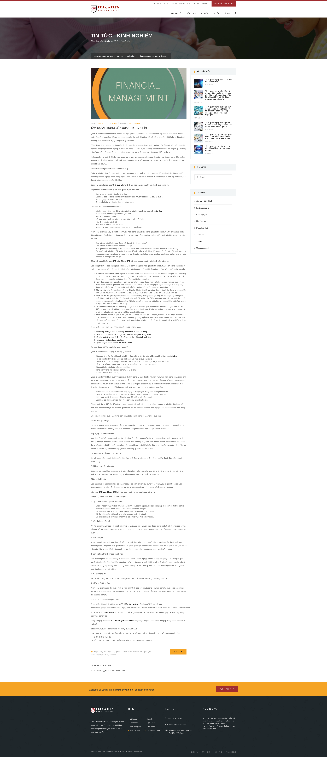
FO (122, 604)
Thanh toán (231, 752)
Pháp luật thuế (202, 228)
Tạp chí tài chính (153, 730)
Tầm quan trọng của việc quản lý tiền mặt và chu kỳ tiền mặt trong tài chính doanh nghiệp (218, 136)
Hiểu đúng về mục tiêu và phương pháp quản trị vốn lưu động (121, 332)
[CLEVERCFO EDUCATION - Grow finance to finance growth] (105, 9)
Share (177, 651)
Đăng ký (194, 752)
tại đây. (159, 211)
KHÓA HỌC (189, 13)
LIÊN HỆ (227, 13)
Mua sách (151, 727)
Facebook (134, 723)
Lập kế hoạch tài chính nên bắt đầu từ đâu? (114, 342)
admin (114, 123)
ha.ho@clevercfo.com (182, 3)
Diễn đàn (133, 719)
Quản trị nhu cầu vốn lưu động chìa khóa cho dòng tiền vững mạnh (123, 334)
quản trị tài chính (102, 655)
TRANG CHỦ (176, 13)
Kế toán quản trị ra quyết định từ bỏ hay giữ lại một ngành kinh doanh (124, 337)
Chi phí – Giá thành (204, 201)
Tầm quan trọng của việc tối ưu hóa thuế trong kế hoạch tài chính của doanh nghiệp (218, 125)
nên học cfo (137, 652)
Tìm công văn (135, 727)
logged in (105, 670)
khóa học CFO (109, 652)
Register (205, 3)
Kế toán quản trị (202, 208)
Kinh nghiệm (201, 214)
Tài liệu (199, 241)
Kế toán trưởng (131, 604)
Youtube (150, 719)
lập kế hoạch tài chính (124, 652)
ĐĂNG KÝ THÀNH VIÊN (224, 3)
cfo (101, 652)
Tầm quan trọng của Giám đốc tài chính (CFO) (218, 81)
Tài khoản (206, 752)
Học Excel (151, 723)
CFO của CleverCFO (121, 185)
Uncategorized (202, 248)
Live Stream (201, 221)
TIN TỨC (215, 13)
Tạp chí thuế (135, 730)
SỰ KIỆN (204, 13)
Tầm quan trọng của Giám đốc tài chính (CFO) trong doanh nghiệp (218, 148)
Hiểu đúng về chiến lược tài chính (110, 340)
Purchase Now (227, 689)
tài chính (113, 655)
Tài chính (200, 235)
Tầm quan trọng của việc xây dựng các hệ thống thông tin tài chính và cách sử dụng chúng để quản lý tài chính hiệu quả (218, 111)
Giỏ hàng (218, 752)
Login (198, 3)
